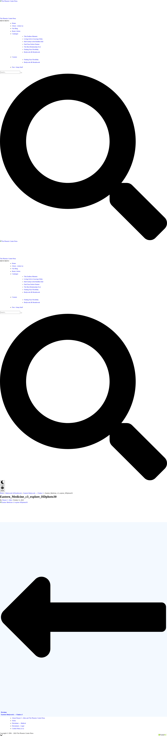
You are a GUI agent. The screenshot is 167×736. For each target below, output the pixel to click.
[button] (4, 21)
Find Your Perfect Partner (31, 44)
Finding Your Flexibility (31, 49)
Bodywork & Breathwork (14, 493)
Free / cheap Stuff (17, 67)
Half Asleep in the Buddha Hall (33, 41)
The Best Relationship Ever (32, 47)
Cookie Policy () (18, 728)
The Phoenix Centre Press (8, 18)
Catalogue (15, 34)
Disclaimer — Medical (19, 723)
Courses (14, 57)
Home (14, 23)
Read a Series (16, 31)
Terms (14, 720)
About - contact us (17, 26)
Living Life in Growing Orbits (33, 39)
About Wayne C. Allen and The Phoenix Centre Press (28, 718)
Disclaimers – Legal (18, 726)
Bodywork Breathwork (32, 52)
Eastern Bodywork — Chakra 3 (33, 493)
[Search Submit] (21, 72)
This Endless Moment (30, 36)
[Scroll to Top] (83, 735)
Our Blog (15, 28)
